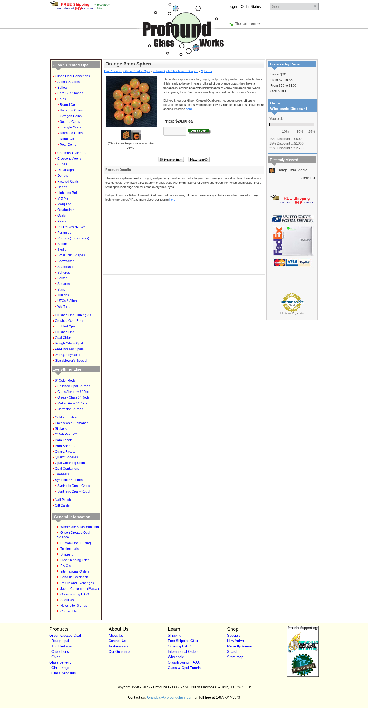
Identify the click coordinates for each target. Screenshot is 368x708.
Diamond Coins (71, 133)
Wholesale (176, 657)
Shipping (67, 554)
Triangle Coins (70, 127)
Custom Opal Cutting (75, 543)
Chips (55, 657)
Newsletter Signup (73, 606)
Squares (63, 284)
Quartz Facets (65, 452)
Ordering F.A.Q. (180, 646)
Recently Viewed (240, 646)
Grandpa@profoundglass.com (170, 697)
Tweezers (62, 474)
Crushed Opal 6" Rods (73, 386)
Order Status (251, 7)
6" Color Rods (65, 380)
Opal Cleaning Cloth (70, 463)
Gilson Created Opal (71, 65)
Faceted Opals (68, 181)
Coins (61, 99)
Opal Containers (67, 468)
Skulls (61, 250)
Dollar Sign (65, 170)
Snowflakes (65, 261)
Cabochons (60, 652)
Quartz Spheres (66, 457)
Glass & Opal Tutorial (185, 668)
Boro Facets (63, 440)
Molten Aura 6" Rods (72, 403)
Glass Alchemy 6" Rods (74, 392)
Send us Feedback (74, 577)
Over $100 (278, 91)
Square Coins (70, 122)
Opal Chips (63, 338)
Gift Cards (62, 505)
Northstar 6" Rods (70, 409)
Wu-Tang (64, 307)
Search (232, 652)
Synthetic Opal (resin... (71, 480)
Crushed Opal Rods (69, 321)
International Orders (74, 571)
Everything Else (67, 369)
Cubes (62, 164)
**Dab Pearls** (66, 434)
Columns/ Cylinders (71, 153)
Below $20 (278, 74)
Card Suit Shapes (70, 93)
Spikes (62, 278)
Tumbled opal (61, 646)
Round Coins (69, 105)
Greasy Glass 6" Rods (73, 397)
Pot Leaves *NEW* (71, 227)
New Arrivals (237, 641)
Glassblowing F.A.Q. (75, 594)
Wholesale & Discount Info (79, 527)
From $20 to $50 (282, 80)
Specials (234, 635)
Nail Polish (63, 500)
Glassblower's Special (71, 360)
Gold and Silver (66, 417)
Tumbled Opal (65, 326)
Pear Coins (68, 145)
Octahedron (66, 210)
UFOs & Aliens (67, 301)
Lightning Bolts (68, 193)
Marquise (64, 204)
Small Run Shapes (71, 255)
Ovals (61, 215)
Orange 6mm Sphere (291, 170)
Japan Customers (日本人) (79, 589)
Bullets (62, 87)
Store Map (235, 657)
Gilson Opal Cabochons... (73, 76)
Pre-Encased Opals (69, 349)
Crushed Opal (65, 332)
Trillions (63, 295)
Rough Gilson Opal (69, 343)
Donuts (62, 175)
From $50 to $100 (283, 86)
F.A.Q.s (65, 566)
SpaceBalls (65, 267)
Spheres (63, 272)
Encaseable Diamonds (71, 423)
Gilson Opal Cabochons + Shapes (175, 71)
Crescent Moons (69, 159)
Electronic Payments (292, 313)
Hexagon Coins (71, 110)
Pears (61, 221)
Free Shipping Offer (74, 560)
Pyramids (64, 233)
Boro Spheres (65, 446)
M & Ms (62, 198)
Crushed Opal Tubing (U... (74, 315)
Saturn (62, 244)
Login (232, 7)
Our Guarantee (120, 652)
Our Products (113, 71)
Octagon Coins (71, 116)
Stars (61, 289)
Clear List (308, 178)
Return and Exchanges (77, 583)
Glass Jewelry (60, 662)
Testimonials (69, 549)
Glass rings (60, 668)
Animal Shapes (68, 82)
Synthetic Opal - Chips (73, 486)
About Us (67, 600)
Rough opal (60, 641)
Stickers (61, 429)
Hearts (62, 187)
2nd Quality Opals (68, 355)
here (189, 108)
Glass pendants (63, 673)
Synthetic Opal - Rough (74, 491)
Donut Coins (69, 139)
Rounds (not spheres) (73, 238)
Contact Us (68, 611)
